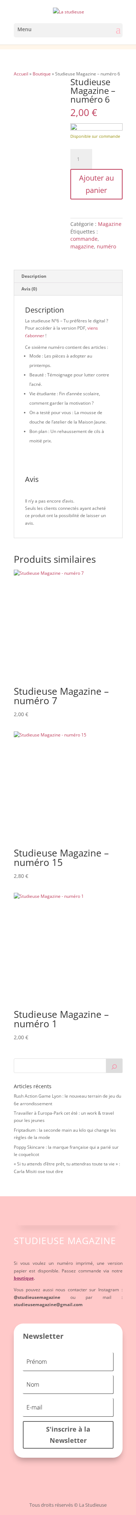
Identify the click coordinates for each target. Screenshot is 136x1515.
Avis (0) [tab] (29, 289)
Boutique (42, 74)
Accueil (21, 74)
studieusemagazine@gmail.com (48, 1304)
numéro (106, 246)
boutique (24, 1278)
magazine (82, 246)
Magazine (109, 223)
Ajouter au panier (96, 184)
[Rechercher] (114, 1065)
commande (84, 238)
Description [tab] (33, 276)
